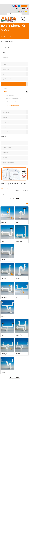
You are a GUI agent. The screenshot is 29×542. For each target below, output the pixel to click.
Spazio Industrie (7, 79)
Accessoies (6, 132)
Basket (4, 143)
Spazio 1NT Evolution (8, 162)
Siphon (21, 35)
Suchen (5, 52)
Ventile (5, 88)
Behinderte (6, 122)
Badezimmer (6, 112)
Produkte (10, 35)
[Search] (21, 14)
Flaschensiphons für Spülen (13, 98)
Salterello (5, 152)
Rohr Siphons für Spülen (12, 105)
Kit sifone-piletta (7, 148)
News (4, 64)
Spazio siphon (10, 95)
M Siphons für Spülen (11, 102)
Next (17, 198)
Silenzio (5, 157)
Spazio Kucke (6, 69)
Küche (15, 35)
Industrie (5, 117)
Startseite (3, 35)
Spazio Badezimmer (8, 74)
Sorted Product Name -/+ (6, 188)
